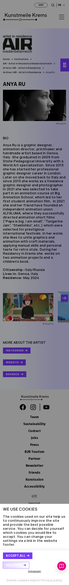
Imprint (35, 580)
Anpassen (34, 571)
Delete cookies (18, 580)
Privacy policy (52, 580)
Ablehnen (14, 565)
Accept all (15, 556)
